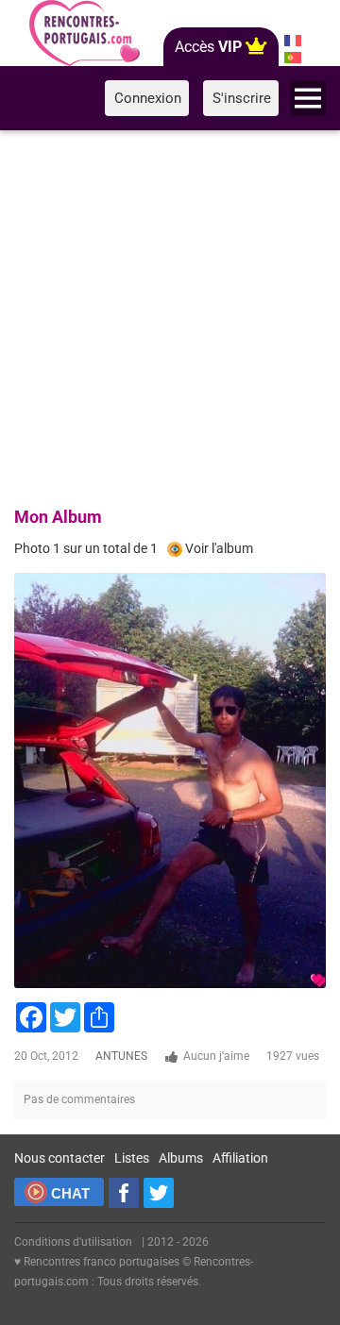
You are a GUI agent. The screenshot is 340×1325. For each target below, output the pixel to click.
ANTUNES (121, 1056)
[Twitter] (159, 1193)
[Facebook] (124, 1193)
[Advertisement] (170, 315)
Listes (131, 1158)
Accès (208, 47)
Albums (181, 1158)
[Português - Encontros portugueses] (293, 57)
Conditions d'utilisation (73, 1242)
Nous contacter (59, 1158)
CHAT (70, 1193)
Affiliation (240, 1158)
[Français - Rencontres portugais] (293, 40)
